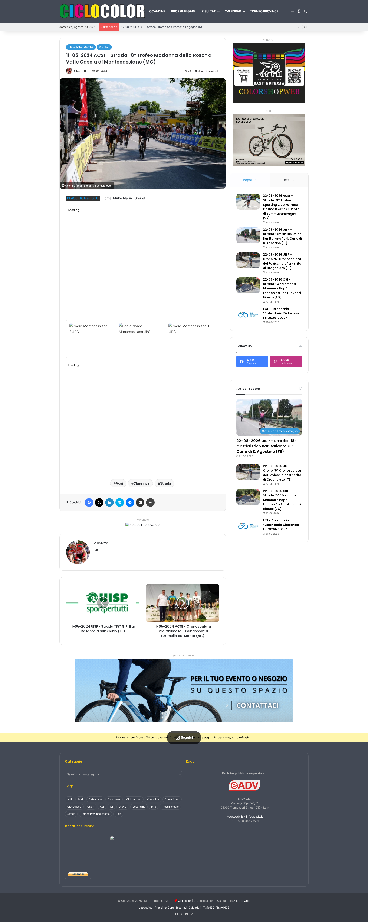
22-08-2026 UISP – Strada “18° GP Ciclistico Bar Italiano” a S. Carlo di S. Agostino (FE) (282, 236)
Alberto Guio (241, 900)
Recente (289, 180)
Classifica (142, 483)
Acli (69, 799)
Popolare (250, 180)
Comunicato (172, 799)
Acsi (119, 483)
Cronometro (74, 806)
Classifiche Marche (80, 47)
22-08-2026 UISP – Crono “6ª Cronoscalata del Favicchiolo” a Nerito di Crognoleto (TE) (282, 261)
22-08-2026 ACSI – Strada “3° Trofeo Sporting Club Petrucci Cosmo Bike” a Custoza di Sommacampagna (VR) (281, 207)
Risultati (209, 11)
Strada (165, 483)
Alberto (78, 71)
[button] (184, 690)
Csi (102, 806)
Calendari (233, 11)
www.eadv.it (234, 816)
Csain (90, 806)
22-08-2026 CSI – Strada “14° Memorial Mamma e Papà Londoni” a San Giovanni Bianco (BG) (282, 288)
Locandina (139, 806)
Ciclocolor (184, 900)
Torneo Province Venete (95, 813)
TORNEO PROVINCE (264, 11)
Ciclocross (114, 799)
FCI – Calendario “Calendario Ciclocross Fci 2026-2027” (281, 313)
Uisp (118, 813)
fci (111, 806)
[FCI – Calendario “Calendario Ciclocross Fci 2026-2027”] (248, 315)
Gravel (123, 806)
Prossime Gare (183, 11)
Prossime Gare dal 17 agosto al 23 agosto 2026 (152, 27)
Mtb (153, 806)
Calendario (95, 799)
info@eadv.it (254, 816)
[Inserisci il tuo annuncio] (142, 525)
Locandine (156, 11)
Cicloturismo (133, 799)
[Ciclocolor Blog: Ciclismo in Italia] (102, 11)
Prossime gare (170, 806)
